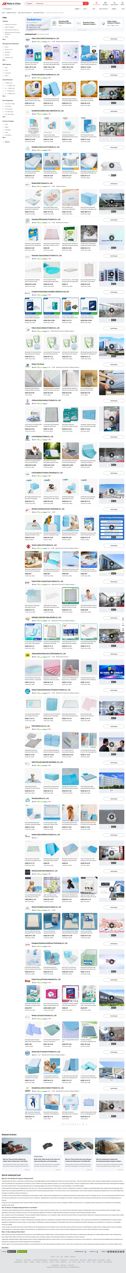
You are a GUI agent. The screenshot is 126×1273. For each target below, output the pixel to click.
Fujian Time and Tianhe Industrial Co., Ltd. (46, 979)
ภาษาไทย (88, 1262)
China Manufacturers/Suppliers (40, 1260)
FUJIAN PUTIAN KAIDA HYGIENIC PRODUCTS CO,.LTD (50, 291)
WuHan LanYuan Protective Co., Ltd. (44, 1015)
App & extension (103, 9)
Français (38, 1262)
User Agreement (55, 1265)
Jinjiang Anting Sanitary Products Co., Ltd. (46, 400)
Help (93, 9)
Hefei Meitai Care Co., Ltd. (41, 726)
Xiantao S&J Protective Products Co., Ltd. (46, 1051)
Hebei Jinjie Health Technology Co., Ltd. (45, 38)
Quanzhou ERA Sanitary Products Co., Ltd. (46, 219)
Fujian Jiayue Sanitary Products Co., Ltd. (46, 328)
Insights (108, 1260)
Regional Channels (92, 1260)
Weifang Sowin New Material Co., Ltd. (45, 871)
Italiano (52, 1262)
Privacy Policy (71, 1265)
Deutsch (57, 1262)
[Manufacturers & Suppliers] (11, 3)
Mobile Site (72, 1256)
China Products (27, 1260)
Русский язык (45, 1262)
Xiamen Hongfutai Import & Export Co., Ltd (46, 907)
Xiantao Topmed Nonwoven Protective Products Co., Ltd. (51, 690)
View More (5, 1248)
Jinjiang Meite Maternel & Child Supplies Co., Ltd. (49, 653)
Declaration (63, 1265)
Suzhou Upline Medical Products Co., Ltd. (46, 834)
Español (26, 1262)
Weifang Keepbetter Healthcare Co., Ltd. (45, 74)
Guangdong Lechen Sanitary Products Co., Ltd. (48, 1088)
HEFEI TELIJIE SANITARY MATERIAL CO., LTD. (47, 762)
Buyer (84, 9)
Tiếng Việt (99, 1262)
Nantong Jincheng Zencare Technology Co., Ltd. (48, 509)
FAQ (58, 1256)
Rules (123, 9)
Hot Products (19, 1260)
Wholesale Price (64, 1260)
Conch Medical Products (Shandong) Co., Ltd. (47, 472)
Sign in (122, 4)
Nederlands (63, 1262)
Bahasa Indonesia (108, 1262)
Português (31, 1262)
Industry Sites (83, 1260)
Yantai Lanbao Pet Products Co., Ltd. (44, 545)
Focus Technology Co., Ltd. (64, 1267)
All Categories (7, 9)
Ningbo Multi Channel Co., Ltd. (42, 183)
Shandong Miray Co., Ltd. (40, 798)
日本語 (79, 1262)
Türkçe (93, 1262)
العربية (69, 1262)
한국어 (74, 1262)
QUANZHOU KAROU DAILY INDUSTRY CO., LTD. (48, 111)
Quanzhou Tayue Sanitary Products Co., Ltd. (47, 255)
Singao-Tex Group (38, 364)
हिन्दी (83, 1262)
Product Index (101, 1260)
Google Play (22, 1251)
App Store (11, 1251)
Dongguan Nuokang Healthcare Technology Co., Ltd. (50, 943)
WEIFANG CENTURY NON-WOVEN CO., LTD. (46, 617)
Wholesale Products (53, 1260)
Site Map (66, 1256)
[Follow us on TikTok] (111, 1251)
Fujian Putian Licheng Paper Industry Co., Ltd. (47, 581)
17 (83, 1124)
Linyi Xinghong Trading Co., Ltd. (42, 436)
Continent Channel (73, 1260)
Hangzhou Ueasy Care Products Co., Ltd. (46, 147)
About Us (53, 1256)
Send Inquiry (113, 39)
